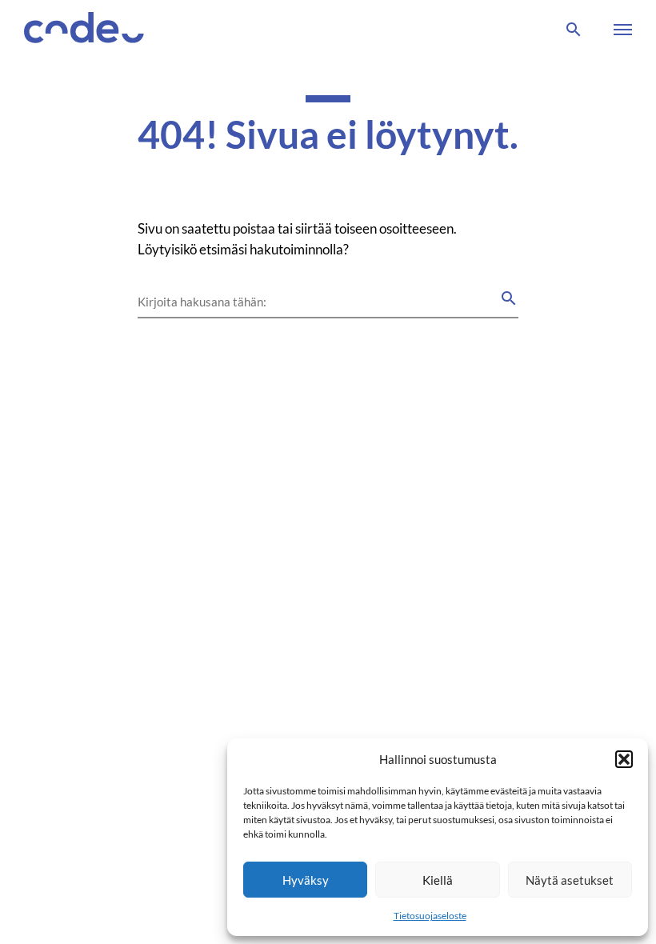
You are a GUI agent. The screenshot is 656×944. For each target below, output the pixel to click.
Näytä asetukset (570, 880)
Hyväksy (305, 880)
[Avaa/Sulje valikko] (619, 30)
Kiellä (437, 880)
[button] (624, 759)
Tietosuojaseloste (430, 916)
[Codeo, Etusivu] (84, 30)
